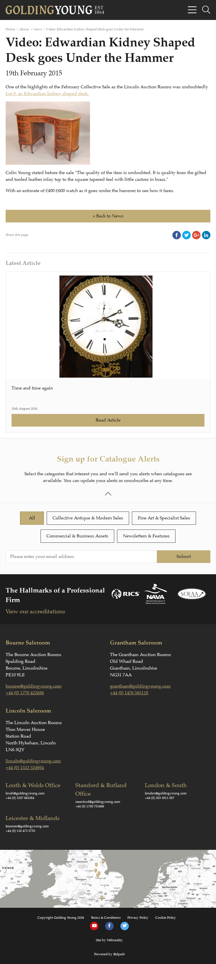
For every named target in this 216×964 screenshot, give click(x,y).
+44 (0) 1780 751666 (89, 806)
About (24, 29)
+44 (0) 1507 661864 (20, 798)
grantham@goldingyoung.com (140, 686)
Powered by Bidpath (109, 954)
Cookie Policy (165, 917)
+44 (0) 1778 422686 (25, 693)
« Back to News (108, 216)
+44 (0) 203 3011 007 (159, 798)
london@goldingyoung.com (166, 793)
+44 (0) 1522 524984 (25, 768)
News (37, 29)
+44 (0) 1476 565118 (129, 693)
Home (10, 29)
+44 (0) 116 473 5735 (20, 830)
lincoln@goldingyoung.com (33, 761)
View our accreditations (35, 611)
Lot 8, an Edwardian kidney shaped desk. (47, 93)
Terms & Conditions (106, 917)
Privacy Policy (137, 917)
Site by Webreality (109, 940)
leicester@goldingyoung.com (27, 826)
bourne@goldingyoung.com (34, 686)
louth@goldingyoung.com (25, 793)
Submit (184, 556)
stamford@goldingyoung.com (97, 801)
